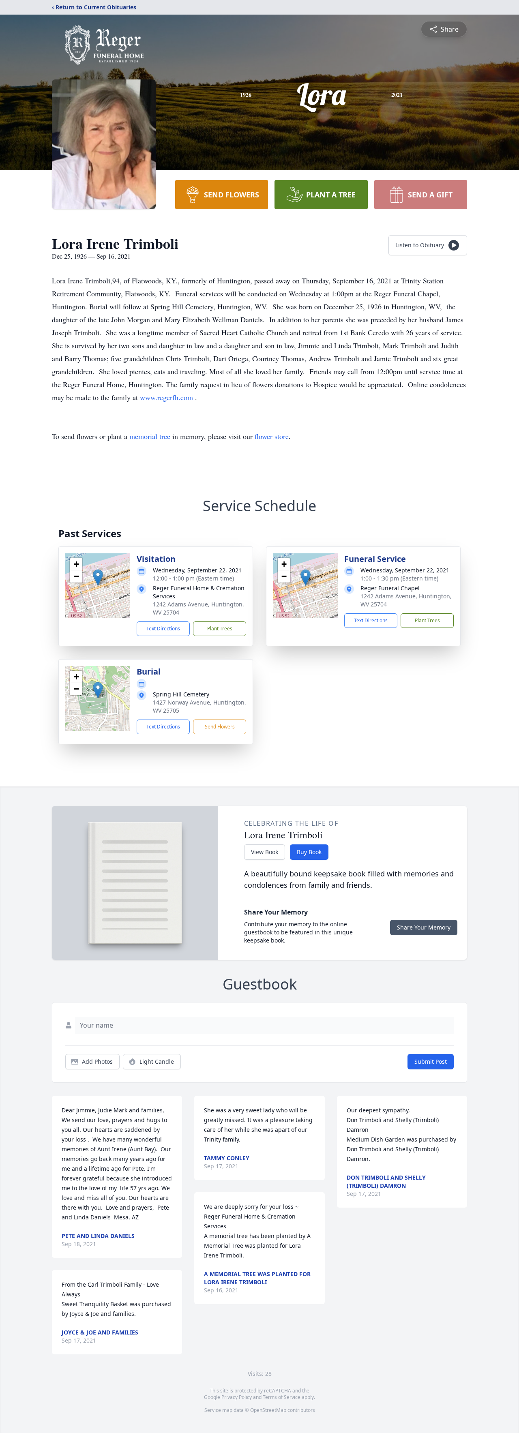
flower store (272, 436)
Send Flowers (220, 726)
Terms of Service (281, 1397)
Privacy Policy (236, 1397)
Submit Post (430, 1061)
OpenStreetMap (268, 1410)
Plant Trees (219, 628)
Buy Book (309, 852)
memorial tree (149, 436)
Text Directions (163, 628)
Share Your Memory (423, 927)
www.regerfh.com (167, 397)
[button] (98, 577)
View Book (264, 852)
